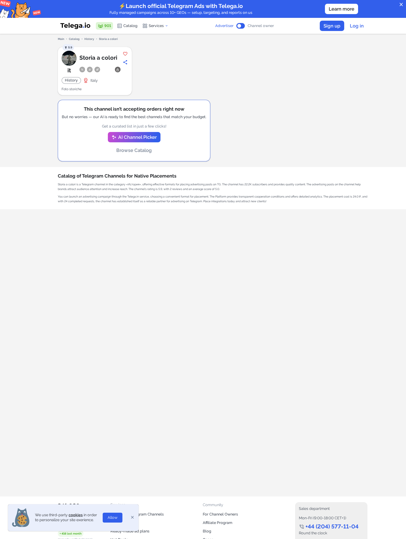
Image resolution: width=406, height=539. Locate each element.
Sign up (332, 26)
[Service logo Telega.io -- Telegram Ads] (75, 26)
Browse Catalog (134, 150)
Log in (357, 26)
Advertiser (224, 26)
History (89, 39)
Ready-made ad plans (129, 531)
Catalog (130, 25)
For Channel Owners (220, 514)
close (401, 5)
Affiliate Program (217, 522)
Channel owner (261, 26)
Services (156, 25)
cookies (76, 515)
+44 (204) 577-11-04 (332, 526)
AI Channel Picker (137, 137)
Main (61, 39)
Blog (207, 531)
